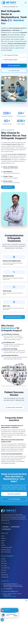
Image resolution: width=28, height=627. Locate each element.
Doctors (3, 540)
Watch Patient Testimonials (15, 407)
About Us (3, 538)
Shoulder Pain (4, 577)
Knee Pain (3, 570)
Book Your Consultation (14, 494)
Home (2, 536)
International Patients (6, 547)
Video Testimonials (6, 552)
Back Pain (3, 561)
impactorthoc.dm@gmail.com (10, 591)
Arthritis (3, 558)
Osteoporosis (4, 574)
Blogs (2, 543)
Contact (3, 545)
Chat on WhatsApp (15, 499)
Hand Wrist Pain (5, 568)
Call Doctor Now (15, 70)
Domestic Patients (5, 549)
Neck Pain (3, 572)
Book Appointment (15, 65)
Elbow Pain (4, 563)
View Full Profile (7, 187)
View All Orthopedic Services (13, 317)
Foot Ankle (4, 565)
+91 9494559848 (7, 588)
